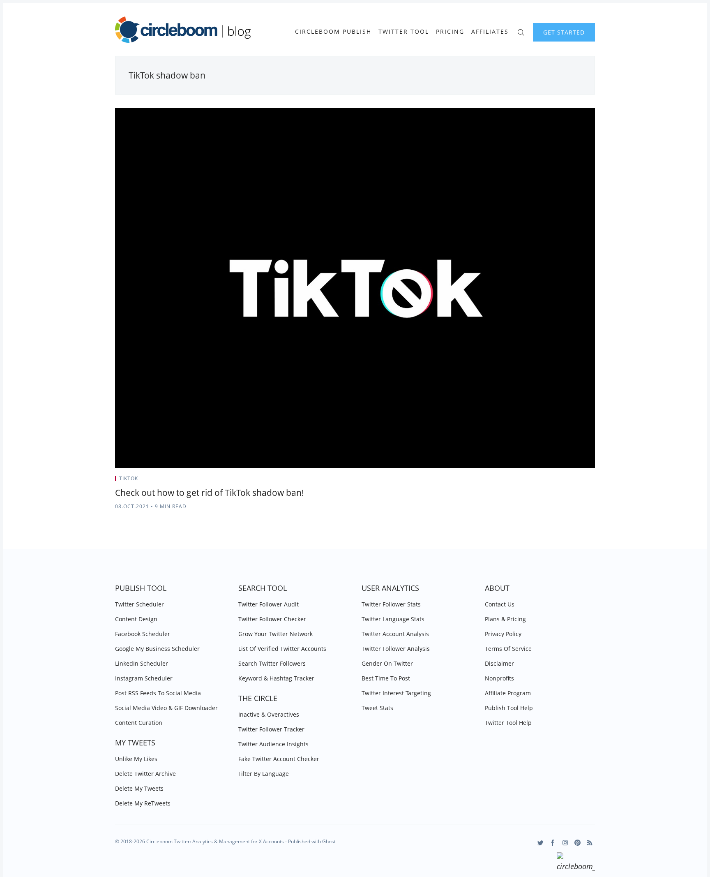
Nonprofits (499, 678)
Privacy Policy (503, 634)
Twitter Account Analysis (395, 634)
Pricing (450, 32)
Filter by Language (263, 773)
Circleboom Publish (333, 32)
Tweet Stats (377, 708)
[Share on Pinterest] (592, 481)
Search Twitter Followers (272, 663)
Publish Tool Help (509, 708)
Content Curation (138, 723)
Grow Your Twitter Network (275, 634)
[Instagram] (565, 843)
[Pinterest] (577, 843)
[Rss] (590, 843)
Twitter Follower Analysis (396, 649)
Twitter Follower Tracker (271, 729)
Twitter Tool (403, 32)
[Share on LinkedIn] (583, 481)
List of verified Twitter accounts (282, 649)
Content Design (136, 619)
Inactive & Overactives (268, 714)
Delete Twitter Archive (145, 773)
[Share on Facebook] (573, 481)
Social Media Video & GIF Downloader (166, 708)
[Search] (521, 31)
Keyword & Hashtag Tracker (276, 678)
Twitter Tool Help (508, 723)
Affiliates (490, 32)
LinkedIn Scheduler (141, 663)
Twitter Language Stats (393, 619)
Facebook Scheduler (142, 634)
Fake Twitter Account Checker (278, 759)
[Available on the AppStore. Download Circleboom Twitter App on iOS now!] (576, 863)
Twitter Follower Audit (268, 604)
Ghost (329, 841)
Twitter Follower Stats (391, 604)
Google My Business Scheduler (157, 649)
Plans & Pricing (505, 619)
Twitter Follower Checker (272, 619)
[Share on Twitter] (563, 481)
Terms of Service (508, 649)
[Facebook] (553, 843)
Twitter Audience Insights (273, 744)
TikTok (128, 478)
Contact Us (499, 604)
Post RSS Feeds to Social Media (158, 693)
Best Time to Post (386, 678)
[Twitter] (540, 843)
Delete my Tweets (139, 788)
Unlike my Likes (136, 759)
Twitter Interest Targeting (396, 693)
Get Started (564, 32)
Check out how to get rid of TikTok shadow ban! (209, 492)
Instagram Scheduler (144, 678)
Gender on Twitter (387, 663)
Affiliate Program (508, 693)
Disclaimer (499, 663)
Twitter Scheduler (139, 604)
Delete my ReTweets (143, 803)
